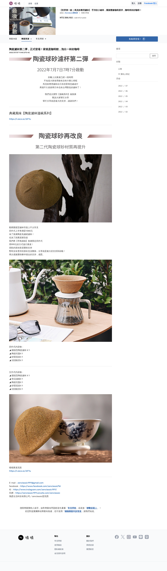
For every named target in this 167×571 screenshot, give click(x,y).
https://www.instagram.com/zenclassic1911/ (35, 489)
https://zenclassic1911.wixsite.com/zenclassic (37, 493)
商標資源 (90, 545)
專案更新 (26, 39)
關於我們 (90, 541)
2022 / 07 (123, 86)
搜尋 (118, 49)
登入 (133, 3)
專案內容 (13, 39)
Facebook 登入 (150, 3)
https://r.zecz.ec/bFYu (20, 119)
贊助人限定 (124, 74)
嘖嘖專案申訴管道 (73, 511)
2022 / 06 (123, 91)
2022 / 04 (123, 101)
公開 (120, 69)
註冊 (140, 3)
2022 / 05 (123, 96)
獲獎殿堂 (90, 549)
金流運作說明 (59, 553)
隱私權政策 (59, 549)
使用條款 (58, 545)
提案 (36, 3)
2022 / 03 (123, 107)
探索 (30, 3)
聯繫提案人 (92, 508)
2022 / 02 (123, 112)
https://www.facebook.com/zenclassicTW (40, 486)
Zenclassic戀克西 (71, 13)
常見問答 (41, 39)
